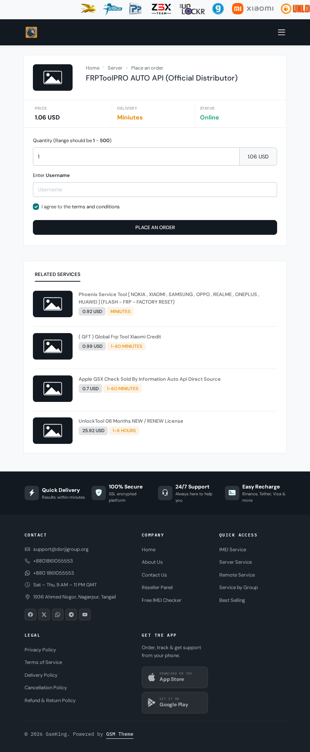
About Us (152, 562)
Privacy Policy (40, 650)
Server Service (235, 562)
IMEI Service (232, 549)
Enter (51, 175)
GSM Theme (119, 734)
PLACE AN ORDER (155, 227)
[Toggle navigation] (281, 32)
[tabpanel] (155, 369)
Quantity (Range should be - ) (72, 140)
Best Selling (232, 600)
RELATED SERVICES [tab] (58, 274)
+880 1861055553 (53, 573)
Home (92, 68)
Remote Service (237, 575)
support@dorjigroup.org (60, 549)
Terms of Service (43, 662)
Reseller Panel (157, 587)
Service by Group (238, 587)
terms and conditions (96, 206)
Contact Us (154, 575)
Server (115, 68)
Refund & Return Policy (50, 700)
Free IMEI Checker (161, 600)
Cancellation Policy (46, 687)
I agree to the (81, 206)
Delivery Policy (41, 675)
